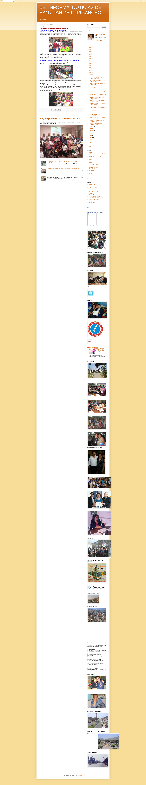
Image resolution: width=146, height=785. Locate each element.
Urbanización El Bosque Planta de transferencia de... (97, 101)
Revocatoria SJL (92, 165)
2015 (90, 63)
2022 (90, 53)
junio (91, 133)
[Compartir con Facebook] (58, 110)
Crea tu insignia (90, 209)
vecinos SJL (91, 175)
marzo (91, 139)
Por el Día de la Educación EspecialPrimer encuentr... (96, 115)
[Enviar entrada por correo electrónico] (51, 109)
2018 (90, 58)
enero (91, 142)
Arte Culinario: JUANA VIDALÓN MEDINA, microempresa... (96, 112)
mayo (91, 135)
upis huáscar (91, 170)
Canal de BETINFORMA (94, 199)
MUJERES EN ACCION (93, 191)
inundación (91, 159)
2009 (90, 144)
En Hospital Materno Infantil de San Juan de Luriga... (97, 121)
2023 (90, 51)
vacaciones (91, 172)
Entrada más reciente (44, 114)
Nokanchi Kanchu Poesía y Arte (95, 196)
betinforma (91, 152)
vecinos (90, 173)
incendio (90, 158)
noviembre (92, 75)
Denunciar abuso (91, 178)
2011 (90, 70)
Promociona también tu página (93, 225)
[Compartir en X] (57, 110)
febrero (91, 140)
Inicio (62, 114)
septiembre (92, 128)
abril (91, 137)
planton (90, 162)
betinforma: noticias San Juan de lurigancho (95, 212)
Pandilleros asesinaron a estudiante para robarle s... (97, 104)
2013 (90, 67)
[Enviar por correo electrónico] (54, 110)
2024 (90, 49)
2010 (90, 72)
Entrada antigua (79, 114)
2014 (90, 65)
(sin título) (49, 176)
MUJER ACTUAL (92, 194)
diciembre (92, 74)
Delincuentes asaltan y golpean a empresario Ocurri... (97, 98)
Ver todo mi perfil (98, 40)
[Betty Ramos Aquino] (88, 207)
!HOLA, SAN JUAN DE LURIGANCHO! (96, 201)
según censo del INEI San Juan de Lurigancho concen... (97, 78)
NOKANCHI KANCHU (93, 185)
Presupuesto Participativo (94, 164)
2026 (90, 45)
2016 (90, 61)
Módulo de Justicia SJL (93, 161)
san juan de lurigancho (93, 167)
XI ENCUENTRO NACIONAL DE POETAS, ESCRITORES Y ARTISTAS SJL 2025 (63, 168)
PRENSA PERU (92, 202)
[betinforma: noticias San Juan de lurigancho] (92, 224)
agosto (91, 130)
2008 (90, 146)
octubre (91, 126)
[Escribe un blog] (55, 110)
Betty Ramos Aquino (100, 34)
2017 (90, 60)
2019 (90, 56)
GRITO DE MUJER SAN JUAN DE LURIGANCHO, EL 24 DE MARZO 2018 (100, 349)
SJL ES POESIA (92, 184)
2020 (90, 54)
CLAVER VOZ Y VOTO (93, 187)
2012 (90, 69)
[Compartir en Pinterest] (60, 110)
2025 (90, 47)
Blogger (80, 775)
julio (91, 132)
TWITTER (91, 193)
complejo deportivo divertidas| (95, 156)
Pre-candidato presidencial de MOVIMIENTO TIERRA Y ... (96, 124)
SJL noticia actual (92, 168)
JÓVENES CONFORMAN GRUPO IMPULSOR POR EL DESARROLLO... (98, 107)
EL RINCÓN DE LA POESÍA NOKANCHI (97, 197)
